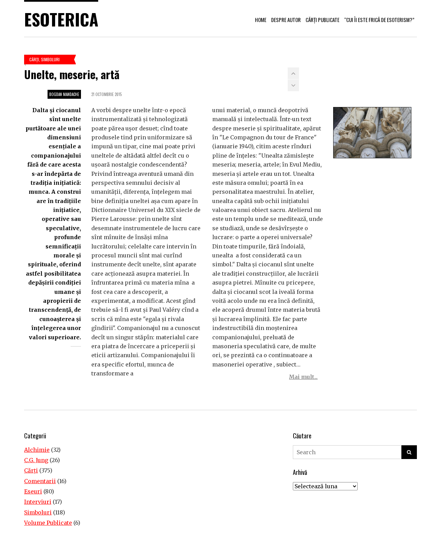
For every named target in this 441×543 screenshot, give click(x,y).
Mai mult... (303, 376)
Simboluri (50, 59)
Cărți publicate (322, 19)
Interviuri (37, 501)
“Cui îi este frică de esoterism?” (379, 19)
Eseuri (33, 491)
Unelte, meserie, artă (72, 74)
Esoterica (61, 19)
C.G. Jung (36, 460)
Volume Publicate (48, 522)
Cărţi (34, 59)
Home (260, 19)
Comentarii (40, 481)
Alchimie (37, 449)
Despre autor (286, 19)
